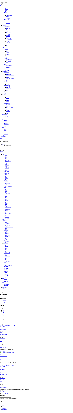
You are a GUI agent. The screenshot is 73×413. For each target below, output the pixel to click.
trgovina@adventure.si (3, 136)
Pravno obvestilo (4, 407)
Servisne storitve (6, 134)
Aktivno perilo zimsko (9, 59)
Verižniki (7, 37)
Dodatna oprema (4, 94)
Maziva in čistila (8, 104)
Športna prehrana (4, 114)
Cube (6, 155)
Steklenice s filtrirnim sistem (10, 75)
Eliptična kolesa (8, 23)
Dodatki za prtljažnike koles (9, 234)
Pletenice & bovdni (8, 32)
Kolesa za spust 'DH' (9, 14)
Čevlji (7, 89)
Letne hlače (7, 52)
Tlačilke (5, 112)
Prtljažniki (7, 101)
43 (3, 309)
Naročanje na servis (6, 133)
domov (3, 286)
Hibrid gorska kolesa (9, 15)
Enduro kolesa (7, 160)
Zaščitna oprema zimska (8, 231)
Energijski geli (6, 115)
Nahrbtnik (6, 221)
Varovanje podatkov (4, 409)
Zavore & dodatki (8, 46)
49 (3, 315)
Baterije (5, 126)
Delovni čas (3, 144)
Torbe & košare (6, 108)
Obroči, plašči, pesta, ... (7, 26)
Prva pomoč (7, 83)
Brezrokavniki (8, 54)
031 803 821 (3, 143)
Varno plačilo (4, 408)
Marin (6, 158)
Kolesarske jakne (8, 63)
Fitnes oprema (5, 128)
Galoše (6, 214)
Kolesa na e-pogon (6, 24)
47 (3, 314)
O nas (3, 405)
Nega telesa (7, 84)
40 (3, 312)
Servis (3, 132)
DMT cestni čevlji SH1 (3, 369)
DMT (4, 302)
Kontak (3, 406)
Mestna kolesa (8, 17)
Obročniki (7, 30)
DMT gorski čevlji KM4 (3, 329)
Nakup (1, 5)
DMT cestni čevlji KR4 (3, 356)
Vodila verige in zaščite (9, 39)
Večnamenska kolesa (6, 19)
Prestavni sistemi (6, 33)
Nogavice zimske (8, 61)
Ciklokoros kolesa (7, 166)
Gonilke (6, 181)
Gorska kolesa (6, 12)
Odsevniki (7, 98)
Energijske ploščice (6, 268)
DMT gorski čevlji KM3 (3, 347)
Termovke (7, 77)
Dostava (3, 404)
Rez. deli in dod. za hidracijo (10, 78)
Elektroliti (5, 117)
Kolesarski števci (6, 120)
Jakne (6, 204)
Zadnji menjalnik (8, 35)
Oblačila (3, 47)
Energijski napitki (6, 116)
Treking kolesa (7, 167)
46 (3, 310)
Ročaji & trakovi (8, 42)
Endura (6, 197)
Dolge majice (8, 57)
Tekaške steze (5, 130)
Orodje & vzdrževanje (7, 103)
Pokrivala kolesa (8, 86)
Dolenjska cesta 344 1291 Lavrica (3, 138)
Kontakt (3, 146)
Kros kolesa (7, 21)
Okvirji (6, 194)
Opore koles (7, 100)
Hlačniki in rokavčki (8, 65)
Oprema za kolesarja (4, 287)
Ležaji (7, 45)
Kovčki (7, 109)
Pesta (6, 29)
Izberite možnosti (2, 326)
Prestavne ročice (8, 36)
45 (3, 308)
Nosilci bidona (8, 111)
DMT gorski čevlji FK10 (3, 382)
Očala (4, 91)
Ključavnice (7, 97)
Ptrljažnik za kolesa (8, 88)
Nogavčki (7, 66)
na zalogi (4, 292)
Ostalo (4, 22)
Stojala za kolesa (7, 251)
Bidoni (7, 73)
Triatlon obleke (7, 217)
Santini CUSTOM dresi (7, 70)
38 (3, 311)
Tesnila (7, 43)
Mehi (6, 80)
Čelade (5, 93)
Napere (7, 31)
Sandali (7, 90)
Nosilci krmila (8, 41)
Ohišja (7, 99)
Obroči (6, 177)
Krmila (7, 40)
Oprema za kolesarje (4, 71)
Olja (6, 254)
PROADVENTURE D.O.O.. (9, 410)
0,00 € (1, 3)
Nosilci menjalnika (8, 38)
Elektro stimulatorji (6, 124)
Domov (3, 153)
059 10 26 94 (2, 135)
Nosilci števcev (6, 123)
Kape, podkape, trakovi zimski (10, 60)
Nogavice (7, 55)
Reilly (6, 156)
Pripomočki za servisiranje (9, 107)
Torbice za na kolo (7, 261)
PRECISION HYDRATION (9, 265)
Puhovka (7, 62)
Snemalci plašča (8, 106)
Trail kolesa (7, 16)
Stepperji (5, 129)
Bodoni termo (8, 79)
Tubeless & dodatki (8, 28)
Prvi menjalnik (8, 34)
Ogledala (6, 248)
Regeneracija (5, 269)
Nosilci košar (8, 110)
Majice (7, 51)
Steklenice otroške (8, 76)
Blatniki (6, 245)
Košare (6, 258)
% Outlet (3, 282)
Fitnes (3, 127)
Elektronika (3, 119)
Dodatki (5, 64)
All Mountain (8, 13)
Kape (6, 50)
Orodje (7, 105)
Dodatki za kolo (6, 95)
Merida (6, 157)
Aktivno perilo (7, 201)
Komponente (3, 25)
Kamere (5, 122)
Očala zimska (8, 92)
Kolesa (3, 154)
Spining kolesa (7, 170)
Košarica (1, 151)
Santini (6, 196)
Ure (4, 125)
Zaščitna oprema (6, 81)
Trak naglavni (8, 67)
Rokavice (7, 53)
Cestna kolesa (8, 18)
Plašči (6, 174)
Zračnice (7, 27)
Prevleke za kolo (8, 87)
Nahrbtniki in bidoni (6, 72)
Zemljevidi (5, 121)
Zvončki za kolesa (8, 102)
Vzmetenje (5, 190)
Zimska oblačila (6, 58)
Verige (6, 184)
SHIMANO (4, 300)
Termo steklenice (8, 74)
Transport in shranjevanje (7, 85)
